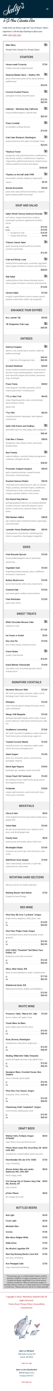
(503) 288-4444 (26, 1382)
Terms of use (13, 1304)
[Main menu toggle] (47, 9)
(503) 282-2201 (14, 35)
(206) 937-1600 (26, 1363)
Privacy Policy (26, 1304)
